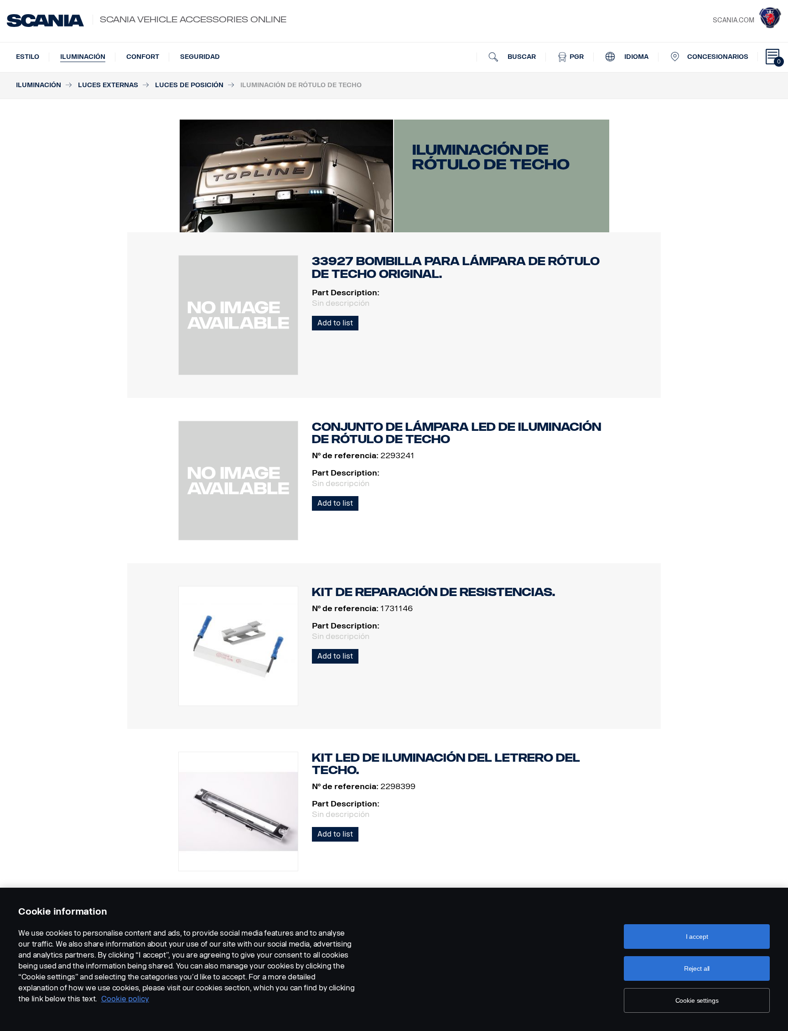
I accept (697, 936)
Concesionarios (717, 57)
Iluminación (82, 57)
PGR (576, 57)
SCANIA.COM (733, 20)
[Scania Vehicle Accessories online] (45, 20)
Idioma (635, 57)
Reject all (697, 968)
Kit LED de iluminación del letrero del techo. (446, 764)
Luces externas (108, 85)
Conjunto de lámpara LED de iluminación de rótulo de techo (456, 433)
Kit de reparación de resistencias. (433, 592)
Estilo (27, 57)
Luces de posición (189, 85)
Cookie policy (125, 998)
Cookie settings (697, 1000)
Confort (142, 57)
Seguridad (200, 57)
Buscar (521, 57)
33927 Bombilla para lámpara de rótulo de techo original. (456, 268)
